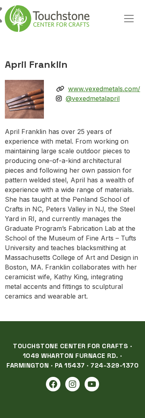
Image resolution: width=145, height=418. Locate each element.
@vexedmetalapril (93, 98)
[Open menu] (129, 18)
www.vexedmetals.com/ (104, 89)
